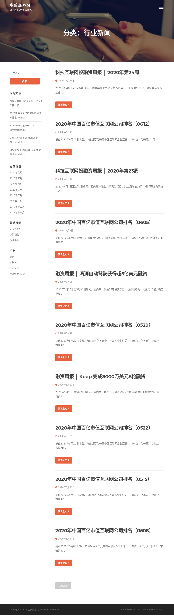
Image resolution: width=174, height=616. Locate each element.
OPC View (15, 228)
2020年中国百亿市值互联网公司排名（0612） (104, 124)
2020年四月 (16, 183)
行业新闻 (14, 240)
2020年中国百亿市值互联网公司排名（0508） (104, 530)
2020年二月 (16, 195)
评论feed (15, 268)
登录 (12, 256)
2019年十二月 (17, 206)
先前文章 (63, 585)
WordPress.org (18, 273)
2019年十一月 (17, 212)
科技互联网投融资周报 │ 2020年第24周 (97, 72)
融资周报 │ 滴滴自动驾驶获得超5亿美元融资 (101, 274)
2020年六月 (16, 172)
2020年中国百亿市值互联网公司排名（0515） (103, 479)
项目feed (15, 262)
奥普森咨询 (20, 5)
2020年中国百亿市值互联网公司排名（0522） (104, 428)
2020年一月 (16, 201)
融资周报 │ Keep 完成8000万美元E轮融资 (100, 376)
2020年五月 (16, 178)
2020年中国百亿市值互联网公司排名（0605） (104, 222)
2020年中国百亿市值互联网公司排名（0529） (104, 325)
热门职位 (14, 234)
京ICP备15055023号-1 (131, 609)
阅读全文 (62, 104)
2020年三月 (16, 189)
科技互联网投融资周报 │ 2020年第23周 (97, 171)
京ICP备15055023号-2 (153, 609)
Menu (161, 7)
